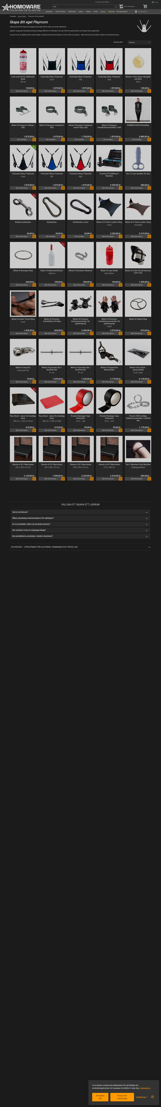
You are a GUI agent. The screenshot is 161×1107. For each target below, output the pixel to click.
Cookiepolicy (145, 1088)
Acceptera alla (100, 1097)
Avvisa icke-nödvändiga (122, 1097)
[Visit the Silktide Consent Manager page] (152, 1097)
